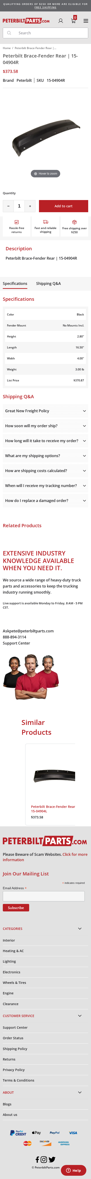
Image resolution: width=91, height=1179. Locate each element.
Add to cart (64, 206)
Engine (8, 993)
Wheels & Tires (14, 982)
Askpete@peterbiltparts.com (28, 631)
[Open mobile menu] (86, 21)
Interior (9, 940)
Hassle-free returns (16, 230)
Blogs (7, 1104)
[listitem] (57, 784)
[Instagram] (43, 1159)
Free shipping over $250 (74, 230)
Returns (9, 1059)
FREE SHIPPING (45, 7)
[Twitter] (52, 1159)
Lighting (9, 961)
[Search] (9, 33)
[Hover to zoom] (45, 136)
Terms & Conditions (18, 1080)
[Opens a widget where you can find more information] (73, 1171)
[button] (20, 784)
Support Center (16, 643)
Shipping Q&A (48, 283)
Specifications (15, 283)
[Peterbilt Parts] (26, 21)
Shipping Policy (15, 1048)
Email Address (15, 888)
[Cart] (73, 21)
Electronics (11, 972)
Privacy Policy (14, 1070)
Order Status (13, 1038)
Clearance (10, 1004)
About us (10, 1114)
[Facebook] (37, 1159)
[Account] (60, 21)
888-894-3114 (14, 637)
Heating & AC (13, 951)
